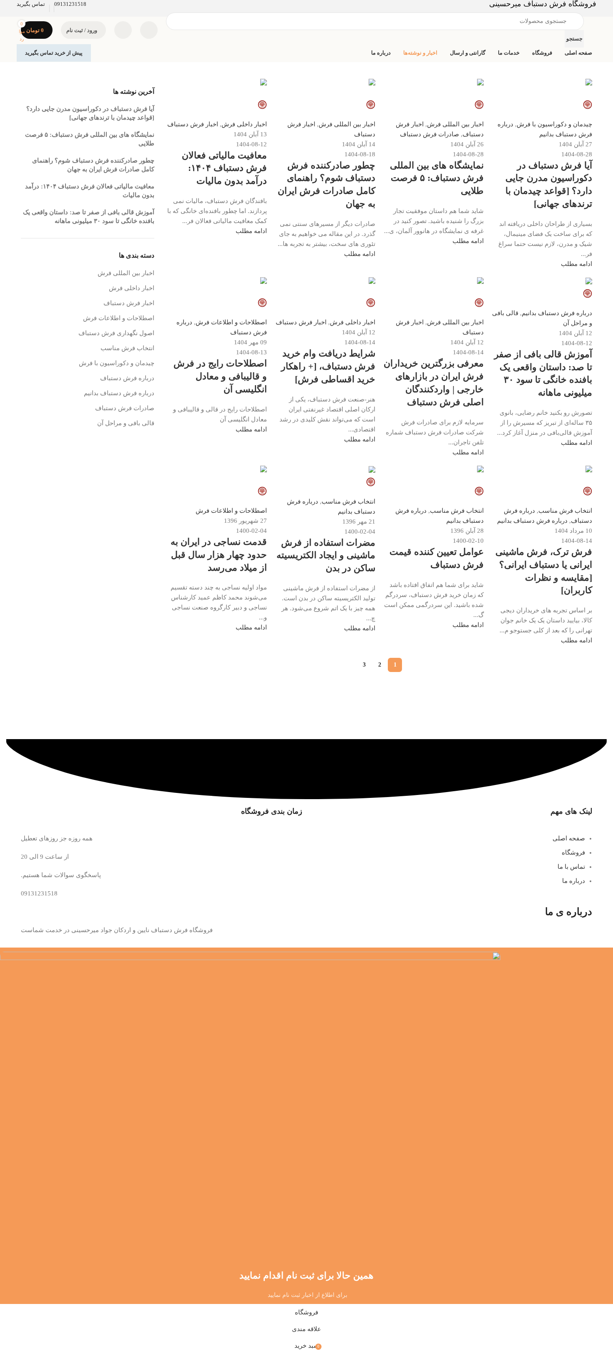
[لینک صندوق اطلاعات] (306, 31)
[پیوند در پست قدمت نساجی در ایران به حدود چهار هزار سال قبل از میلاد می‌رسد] (306, 474)
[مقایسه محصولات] (149, 30)
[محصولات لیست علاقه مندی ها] (123, 30)
